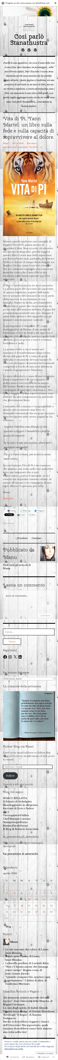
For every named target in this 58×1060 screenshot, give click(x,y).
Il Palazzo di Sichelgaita (17, 801)
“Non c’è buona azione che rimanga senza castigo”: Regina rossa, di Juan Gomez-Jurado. (26, 970)
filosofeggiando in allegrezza (20, 805)
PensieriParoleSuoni (15, 825)
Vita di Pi (32, 147)
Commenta (45, 615)
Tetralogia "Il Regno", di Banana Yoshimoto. (22, 1016)
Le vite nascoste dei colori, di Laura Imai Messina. (26, 951)
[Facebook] (5, 657)
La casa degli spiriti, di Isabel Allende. (25, 1008)
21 (44, 905)
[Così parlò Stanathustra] (29, 11)
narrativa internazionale (15, 147)
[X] (15, 657)
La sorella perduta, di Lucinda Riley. (27, 963)
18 (22, 905)
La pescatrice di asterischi (20, 854)
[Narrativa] (23, 50)
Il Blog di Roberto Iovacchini (20, 829)
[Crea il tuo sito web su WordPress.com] (29, 3)
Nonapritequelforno (15, 822)
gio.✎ (6, 812)
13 (36, 899)
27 (36, 912)
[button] (29, 716)
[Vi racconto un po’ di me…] (29, 50)
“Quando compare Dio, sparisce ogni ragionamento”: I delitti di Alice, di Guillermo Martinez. (27, 980)
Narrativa (32, 143)
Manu (6, 143)
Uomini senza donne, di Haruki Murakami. (29, 1011)
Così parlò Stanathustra (29, 39)
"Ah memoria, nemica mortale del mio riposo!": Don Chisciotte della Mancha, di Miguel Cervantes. (28, 1001)
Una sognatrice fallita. (16, 815)
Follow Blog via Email (18, 746)
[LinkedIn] (20, 657)
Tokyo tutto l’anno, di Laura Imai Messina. (22, 958)
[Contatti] (35, 50)
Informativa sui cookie (13, 1049)
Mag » (9, 926)
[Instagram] (10, 657)
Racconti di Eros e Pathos (18, 808)
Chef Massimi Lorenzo (17, 818)
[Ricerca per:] (28, 632)
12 (29, 899)
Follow (10, 775)
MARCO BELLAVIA (15, 798)
